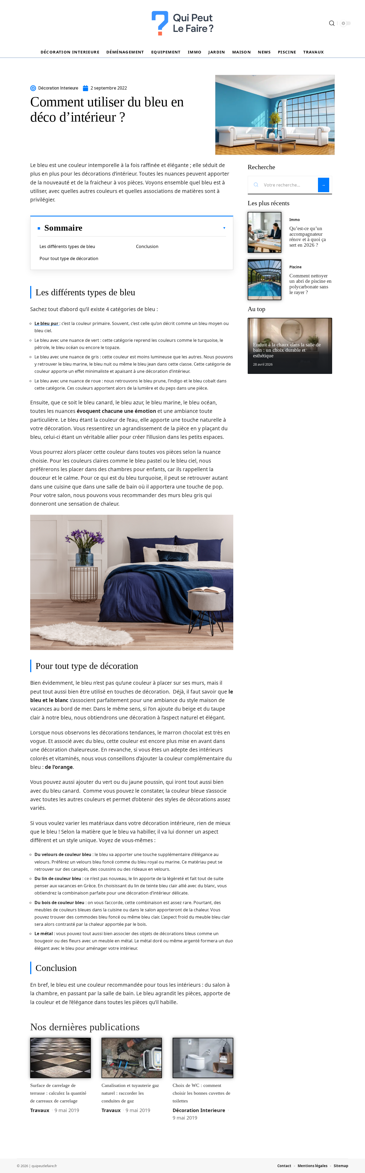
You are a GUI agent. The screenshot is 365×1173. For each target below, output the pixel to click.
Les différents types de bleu (67, 246)
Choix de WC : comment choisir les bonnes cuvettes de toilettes (201, 1093)
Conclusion (147, 246)
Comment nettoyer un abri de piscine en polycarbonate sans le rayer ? (310, 284)
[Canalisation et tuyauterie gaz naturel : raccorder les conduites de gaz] (132, 1058)
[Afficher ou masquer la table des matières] (154, 228)
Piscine (295, 267)
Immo (294, 219)
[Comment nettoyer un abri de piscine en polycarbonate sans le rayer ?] (264, 280)
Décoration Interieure (199, 1110)
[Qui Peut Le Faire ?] (182, 23)
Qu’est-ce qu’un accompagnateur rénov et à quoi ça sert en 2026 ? (307, 237)
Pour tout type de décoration (69, 258)
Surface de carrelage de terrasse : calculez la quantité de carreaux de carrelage (58, 1093)
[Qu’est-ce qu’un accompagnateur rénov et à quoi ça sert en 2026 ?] (264, 232)
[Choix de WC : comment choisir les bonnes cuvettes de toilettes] (203, 1058)
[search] (332, 23)
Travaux (39, 1110)
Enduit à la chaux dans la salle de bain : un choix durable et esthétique (287, 350)
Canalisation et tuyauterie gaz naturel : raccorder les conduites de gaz (130, 1093)
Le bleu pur (46, 323)
